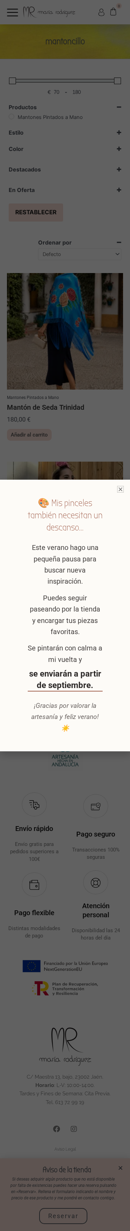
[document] (65, 615)
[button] (120, 489)
